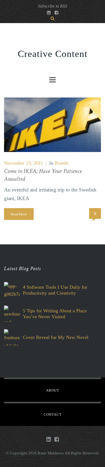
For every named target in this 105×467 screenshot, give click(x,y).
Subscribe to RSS (52, 6)
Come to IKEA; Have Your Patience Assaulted (43, 175)
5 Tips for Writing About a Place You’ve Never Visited (55, 313)
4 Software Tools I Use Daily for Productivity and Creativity (55, 290)
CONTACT (53, 414)
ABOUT (52, 390)
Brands (61, 163)
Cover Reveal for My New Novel (55, 337)
